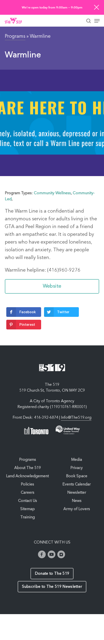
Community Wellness (52, 193)
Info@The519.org (76, 418)
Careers (27, 493)
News (77, 501)
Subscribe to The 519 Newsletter (52, 587)
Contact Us (27, 501)
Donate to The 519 (52, 574)
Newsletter (76, 493)
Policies (27, 484)
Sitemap (27, 509)
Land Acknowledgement (27, 476)
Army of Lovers (76, 509)
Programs (15, 36)
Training (27, 517)
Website (52, 286)
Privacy (76, 468)
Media (76, 460)
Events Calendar (76, 484)
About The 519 (27, 468)
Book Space (76, 476)
